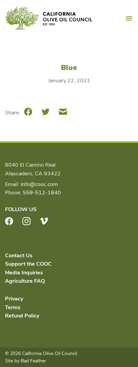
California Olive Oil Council (48, 18)
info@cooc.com (39, 184)
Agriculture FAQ (25, 281)
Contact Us (18, 255)
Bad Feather (33, 361)
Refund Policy (22, 315)
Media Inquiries (24, 272)
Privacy (14, 298)
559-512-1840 (42, 192)
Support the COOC (28, 264)
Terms (12, 307)
